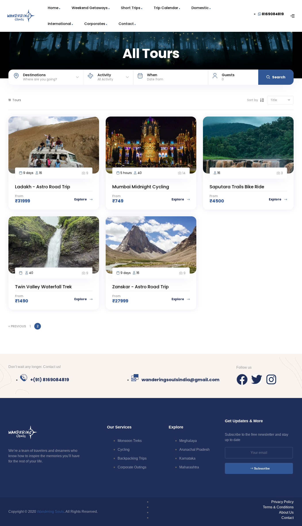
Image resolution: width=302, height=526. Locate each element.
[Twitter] (256, 379)
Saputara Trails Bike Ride (237, 187)
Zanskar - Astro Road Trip (140, 287)
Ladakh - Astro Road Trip (42, 187)
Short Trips (130, 7)
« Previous (17, 326)
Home (53, 7)
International (59, 23)
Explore (81, 199)
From (19, 196)
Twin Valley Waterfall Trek (43, 287)
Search (278, 77)
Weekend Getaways (90, 7)
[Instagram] (271, 379)
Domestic (200, 7)
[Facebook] (242, 379)
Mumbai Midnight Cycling (140, 187)
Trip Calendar (166, 7)
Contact (126, 23)
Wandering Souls (50, 511)
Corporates (94, 23)
